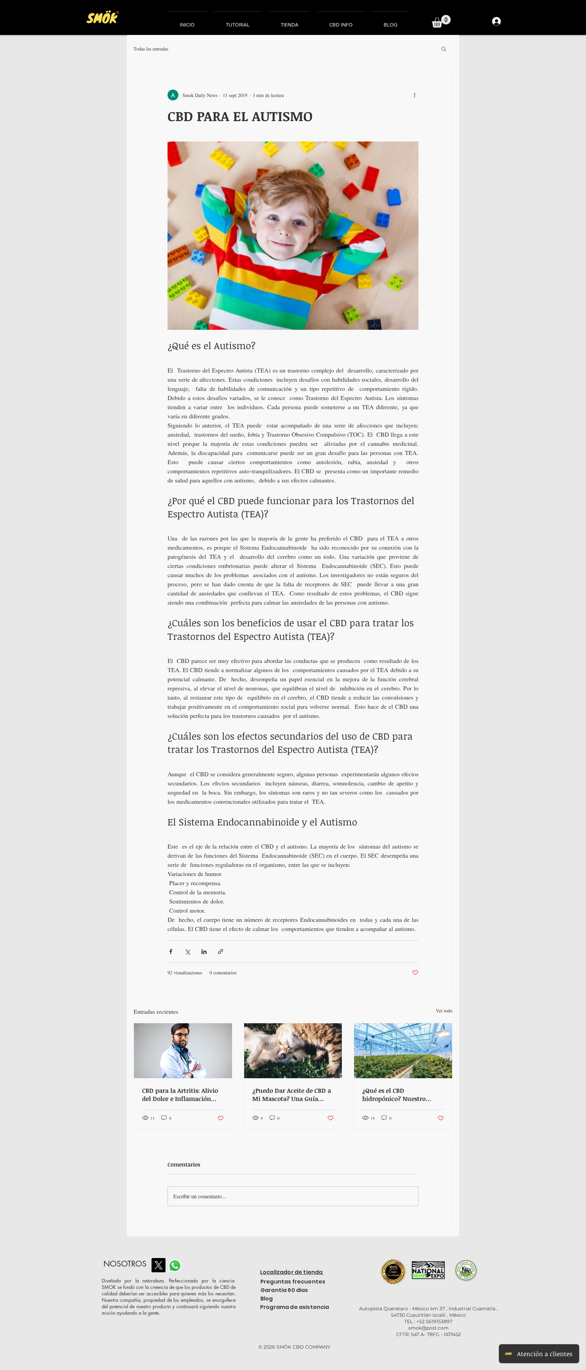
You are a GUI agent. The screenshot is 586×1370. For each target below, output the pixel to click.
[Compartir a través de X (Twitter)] (187, 951)
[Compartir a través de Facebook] (171, 951)
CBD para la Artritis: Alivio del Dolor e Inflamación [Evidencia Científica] (180, 1094)
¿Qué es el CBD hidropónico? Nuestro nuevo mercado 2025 (394, 1094)
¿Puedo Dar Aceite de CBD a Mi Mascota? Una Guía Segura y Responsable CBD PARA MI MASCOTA (291, 1094)
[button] (441, 21)
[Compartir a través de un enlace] (220, 951)
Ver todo (444, 1010)
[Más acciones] (414, 95)
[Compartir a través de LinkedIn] (204, 951)
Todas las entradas (151, 48)
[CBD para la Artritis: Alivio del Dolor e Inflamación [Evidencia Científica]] (183, 1050)
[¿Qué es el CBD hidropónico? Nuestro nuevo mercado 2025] (403, 1050)
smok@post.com (428, 1328)
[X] (158, 1265)
